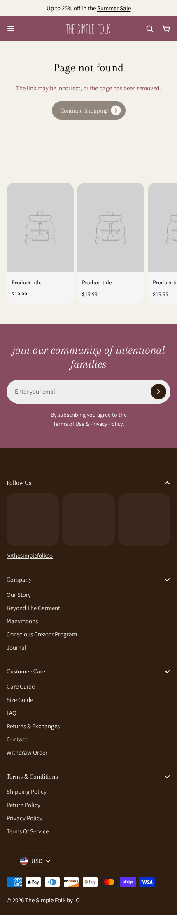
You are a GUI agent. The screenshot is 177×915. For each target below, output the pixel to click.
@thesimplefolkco (30, 555)
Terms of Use (68, 423)
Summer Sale (114, 8)
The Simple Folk (45, 900)
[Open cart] (166, 29)
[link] (89, 110)
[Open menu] (10, 29)
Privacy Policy (106, 423)
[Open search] (150, 29)
